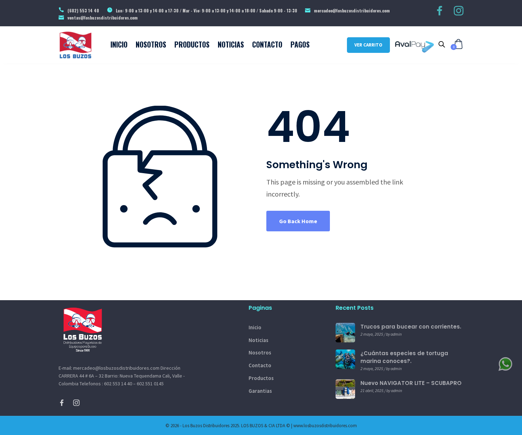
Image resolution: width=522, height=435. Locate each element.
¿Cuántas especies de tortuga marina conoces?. (404, 357)
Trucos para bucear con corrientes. (410, 326)
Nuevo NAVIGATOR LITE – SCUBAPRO (411, 383)
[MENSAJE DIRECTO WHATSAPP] (505, 363)
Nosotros (260, 352)
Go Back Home (298, 221)
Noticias (258, 340)
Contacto (260, 365)
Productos (261, 378)
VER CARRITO (368, 45)
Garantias (260, 390)
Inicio (255, 327)
